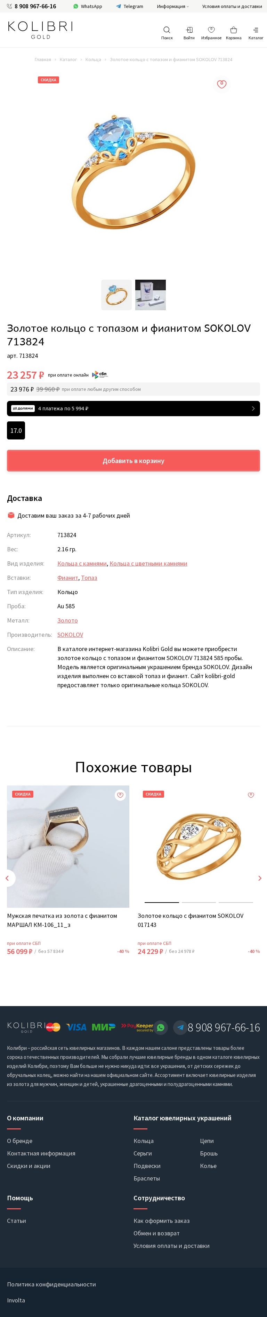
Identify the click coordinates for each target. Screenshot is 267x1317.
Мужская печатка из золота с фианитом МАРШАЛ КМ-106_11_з (62, 920)
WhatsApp (91, 6)
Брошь (209, 1153)
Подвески (147, 1166)
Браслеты (147, 1178)
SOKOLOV (70, 635)
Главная (43, 59)
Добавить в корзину (133, 460)
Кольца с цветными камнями (148, 563)
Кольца (93, 59)
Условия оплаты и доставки (232, 6)
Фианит (67, 578)
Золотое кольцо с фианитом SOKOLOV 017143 (190, 920)
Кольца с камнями (82, 563)
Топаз (89, 578)
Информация (171, 6)
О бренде (19, 1141)
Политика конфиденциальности (51, 1284)
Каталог (68, 59)
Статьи (16, 1221)
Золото (67, 620)
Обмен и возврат (157, 1233)
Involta (16, 1300)
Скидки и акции (28, 1166)
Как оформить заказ (162, 1221)
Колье (208, 1166)
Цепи (207, 1141)
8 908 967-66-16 (35, 6)
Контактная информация (41, 1153)
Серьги (143, 1153)
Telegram (133, 6)
